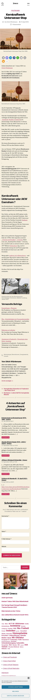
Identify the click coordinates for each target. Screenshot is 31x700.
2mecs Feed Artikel (9, 661)
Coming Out (4, 628)
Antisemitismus (5, 626)
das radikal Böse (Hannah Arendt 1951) (15, 615)
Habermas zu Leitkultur (8, 330)
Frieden (3, 631)
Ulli (19, 645)
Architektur (15, 626)
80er (6, 623)
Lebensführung (14, 635)
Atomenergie (7, 354)
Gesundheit (23, 631)
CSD (14, 628)
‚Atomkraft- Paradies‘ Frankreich (11, 120)
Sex (10, 645)
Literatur (23, 635)
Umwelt (6, 356)
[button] (28, 678)
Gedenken (10, 630)
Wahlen (21, 647)
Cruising (10, 628)
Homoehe (9, 633)
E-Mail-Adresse (6, 539)
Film (19, 628)
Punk (20, 639)
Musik (9, 638)
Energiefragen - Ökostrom (9, 308)
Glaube (3, 633)
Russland (13, 641)
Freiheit (25, 628)
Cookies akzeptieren (15, 687)
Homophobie (20, 633)
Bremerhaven (15, 354)
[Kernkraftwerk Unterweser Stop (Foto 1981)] (15, 91)
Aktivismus (19, 624)
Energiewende (24, 354)
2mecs (15, 3)
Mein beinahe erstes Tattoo (11, 611)
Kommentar (5, 516)
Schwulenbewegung (9, 643)
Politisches (15, 10)
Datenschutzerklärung (9, 676)
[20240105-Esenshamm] (15, 286)
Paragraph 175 (6, 639)
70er (3, 623)
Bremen (23, 626)
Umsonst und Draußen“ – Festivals (12, 240)
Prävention (13, 639)
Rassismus (25, 639)
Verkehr (5, 647)
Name (4, 531)
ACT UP (11, 624)
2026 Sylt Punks (7, 598)
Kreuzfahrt (5, 635)
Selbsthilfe (20, 643)
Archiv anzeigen (7, 381)
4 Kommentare (16, 24)
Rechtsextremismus (6, 641)
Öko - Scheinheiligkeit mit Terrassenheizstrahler (15, 319)
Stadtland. (25, 220)
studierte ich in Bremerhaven (17, 255)
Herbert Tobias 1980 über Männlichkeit (15, 601)
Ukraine (14, 645)
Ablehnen (15, 691)
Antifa (27, 623)
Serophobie (5, 645)
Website (4, 546)
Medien (4, 638)
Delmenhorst (13, 246)
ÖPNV (8, 648)
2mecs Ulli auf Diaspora (10, 665)
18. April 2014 (25, 22)
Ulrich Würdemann (12, 22)
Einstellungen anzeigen (15, 696)
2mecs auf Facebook (10, 657)
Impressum (5, 673)
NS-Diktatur (18, 637)
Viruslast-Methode (13, 647)
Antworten (5, 437)
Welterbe (4, 648)
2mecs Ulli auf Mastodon (11, 668)
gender (17, 631)
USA (26, 645)
